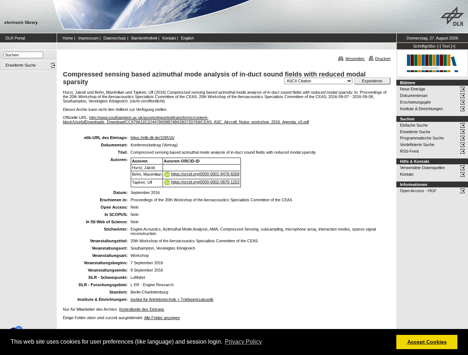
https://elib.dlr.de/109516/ (152, 137)
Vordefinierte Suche (417, 144)
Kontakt (169, 38)
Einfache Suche (414, 125)
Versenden (355, 58)
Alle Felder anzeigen (162, 317)
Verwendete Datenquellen (422, 167)
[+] (453, 46)
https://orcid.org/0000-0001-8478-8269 (205, 174)
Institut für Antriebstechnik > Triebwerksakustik (172, 299)
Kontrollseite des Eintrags (141, 309)
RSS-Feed (409, 151)
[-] (439, 46)
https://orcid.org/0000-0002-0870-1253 (205, 182)
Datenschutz (114, 38)
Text (446, 46)
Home (68, 38)
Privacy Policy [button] (243, 342)
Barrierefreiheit (144, 38)
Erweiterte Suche (415, 132)
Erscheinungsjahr (415, 102)
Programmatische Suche (422, 138)
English (187, 38)
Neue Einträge (412, 89)
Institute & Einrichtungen (421, 108)
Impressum (88, 38)
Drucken (382, 58)
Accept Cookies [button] (427, 342)
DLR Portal (15, 38)
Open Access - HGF (418, 190)
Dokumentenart (413, 95)
